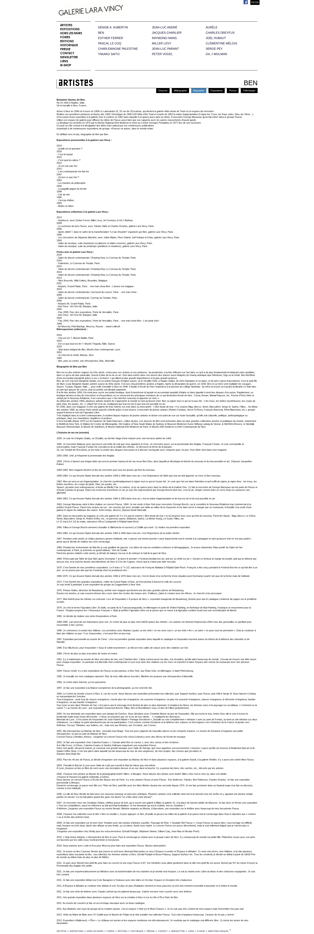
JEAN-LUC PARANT (165, 48)
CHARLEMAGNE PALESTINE (118, 48)
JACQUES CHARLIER (167, 32)
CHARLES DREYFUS (220, 32)
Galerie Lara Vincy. (112, 10)
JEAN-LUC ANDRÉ (164, 27)
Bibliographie (180, 90)
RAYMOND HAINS (164, 38)
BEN (101, 32)
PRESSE (151, 931)
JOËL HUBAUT (216, 38)
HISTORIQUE (137, 931)
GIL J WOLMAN (216, 54)
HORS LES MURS (95, 931)
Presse (232, 90)
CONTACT (163, 931)
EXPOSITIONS (76, 931)
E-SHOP (201, 931)
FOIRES (110, 931)
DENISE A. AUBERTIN (113, 27)
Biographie (198, 90)
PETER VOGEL (162, 54)
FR (253, 2)
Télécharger (249, 90)
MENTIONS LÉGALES (218, 931)
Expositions (217, 90)
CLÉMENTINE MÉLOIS (221, 43)
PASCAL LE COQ (109, 43)
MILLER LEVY (161, 43)
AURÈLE (211, 27)
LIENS (191, 931)
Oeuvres (162, 90)
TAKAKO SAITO (109, 54)
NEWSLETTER (178, 931)
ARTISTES (61, 931)
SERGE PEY (214, 48)
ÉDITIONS (122, 931)
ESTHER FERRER (110, 38)
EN (256, 2)
